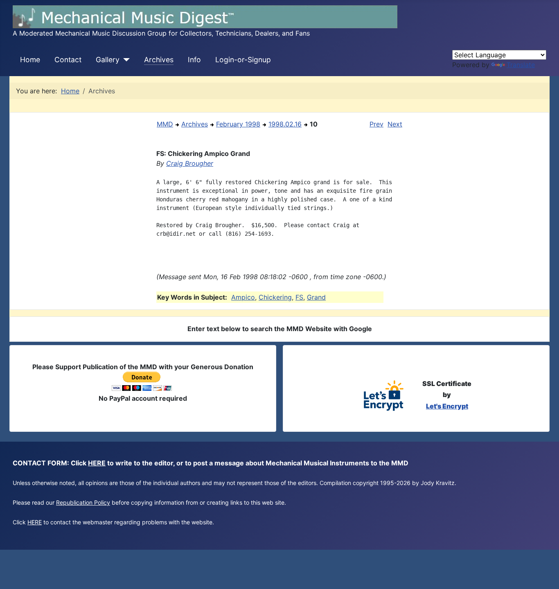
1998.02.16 (285, 124)
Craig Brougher (189, 163)
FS (299, 297)
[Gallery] (124, 59)
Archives (159, 59)
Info (194, 59)
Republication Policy (83, 502)
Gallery (107, 59)
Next (395, 124)
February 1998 (238, 124)
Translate (521, 65)
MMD (165, 124)
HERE (97, 463)
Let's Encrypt (447, 406)
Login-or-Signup (243, 59)
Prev (376, 124)
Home (30, 59)
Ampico (243, 297)
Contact (67, 59)
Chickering (275, 297)
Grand (316, 297)
